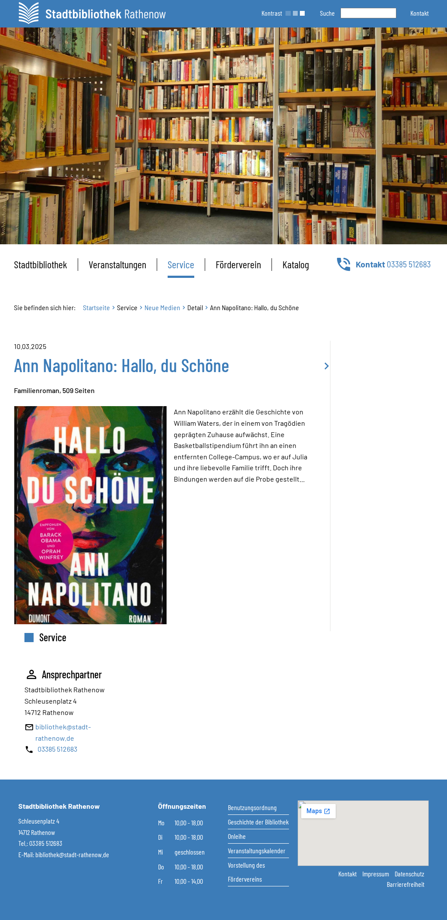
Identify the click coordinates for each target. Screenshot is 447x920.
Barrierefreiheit (405, 884)
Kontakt (348, 873)
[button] (419, 13)
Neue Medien (162, 307)
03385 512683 (57, 749)
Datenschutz (409, 873)
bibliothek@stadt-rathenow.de (72, 854)
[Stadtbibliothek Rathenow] (92, 13)
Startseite (96, 307)
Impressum (376, 873)
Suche (327, 13)
